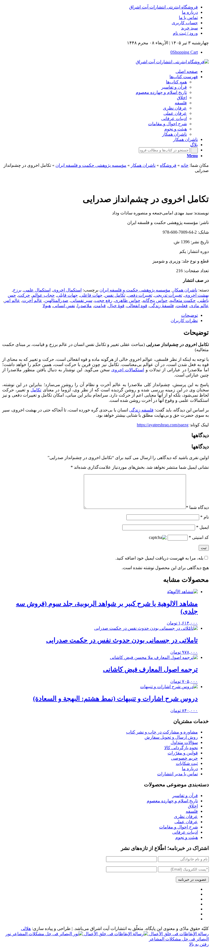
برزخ (17, 290)
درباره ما (190, 12)
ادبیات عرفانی (185, 832)
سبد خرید (189, 28)
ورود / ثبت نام (185, 33)
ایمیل (202, 527)
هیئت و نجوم (186, 837)
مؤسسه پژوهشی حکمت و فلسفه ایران (90, 165)
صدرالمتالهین (56, 300)
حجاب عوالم (43, 295)
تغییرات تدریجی (168, 295)
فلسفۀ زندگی (161, 305)
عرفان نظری (186, 816)
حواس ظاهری (127, 300)
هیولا (47, 305)
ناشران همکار (143, 165)
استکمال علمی (37, 290)
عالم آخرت (32, 300)
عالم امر (12, 300)
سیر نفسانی (81, 300)
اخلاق (193, 806)
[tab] (100, 315)
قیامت (100, 305)
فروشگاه (168, 165)
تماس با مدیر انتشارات (177, 773)
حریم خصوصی (184, 758)
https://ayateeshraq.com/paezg (162, 424)
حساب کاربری (185, 22)
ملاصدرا (84, 305)
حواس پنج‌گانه (155, 300)
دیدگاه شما (197, 507)
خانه (184, 165)
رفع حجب (103, 300)
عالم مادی (199, 305)
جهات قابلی (67, 295)
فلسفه (192, 811)
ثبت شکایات (187, 763)
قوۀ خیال (116, 305)
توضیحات (189, 315)
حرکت (24, 295)
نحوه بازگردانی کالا (181, 747)
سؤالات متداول (184, 742)
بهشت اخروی (196, 295)
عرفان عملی (186, 821)
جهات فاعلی (91, 295)
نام (204, 517)
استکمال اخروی (67, 290)
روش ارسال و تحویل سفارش (171, 737)
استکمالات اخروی (127, 369)
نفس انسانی (64, 305)
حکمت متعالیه (183, 300)
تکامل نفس (115, 295)
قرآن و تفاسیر (185, 795)
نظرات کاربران (184, 320)
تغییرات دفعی (139, 295)
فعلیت (182, 305)
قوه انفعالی (137, 305)
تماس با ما (188, 17)
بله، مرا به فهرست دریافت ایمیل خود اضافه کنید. (159, 558)
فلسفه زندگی (141, 410)
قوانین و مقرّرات (183, 753)
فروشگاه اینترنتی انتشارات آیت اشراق (163, 7)
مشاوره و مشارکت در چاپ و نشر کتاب (162, 732)
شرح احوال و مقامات (178, 827)
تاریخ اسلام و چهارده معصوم (172, 800)
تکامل (35, 390)
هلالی (26, 928)
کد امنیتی (199, 537)
